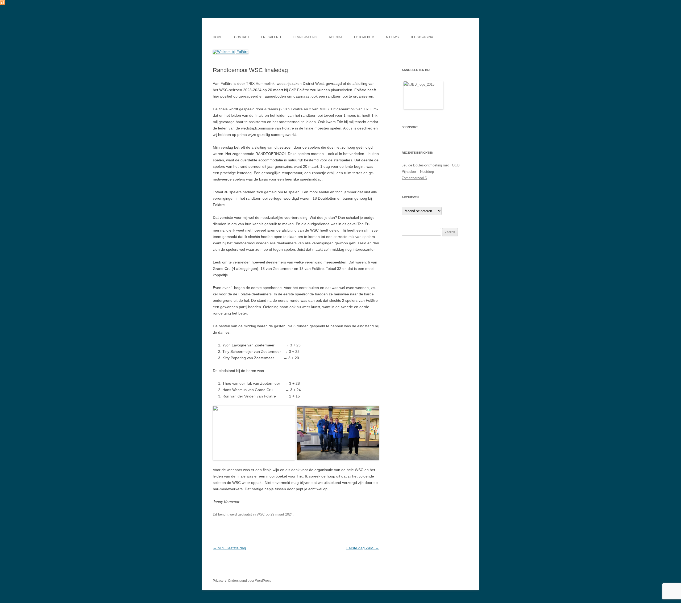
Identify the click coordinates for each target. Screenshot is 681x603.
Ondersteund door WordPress (249, 581)
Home (217, 37)
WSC (261, 514)
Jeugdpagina (421, 37)
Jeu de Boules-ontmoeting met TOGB (431, 165)
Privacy (218, 581)
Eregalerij (271, 37)
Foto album (364, 37)
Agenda (335, 37)
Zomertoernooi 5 (414, 178)
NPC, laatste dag (229, 548)
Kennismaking (305, 37)
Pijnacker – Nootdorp (418, 172)
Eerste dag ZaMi (362, 548)
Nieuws (392, 37)
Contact (241, 37)
